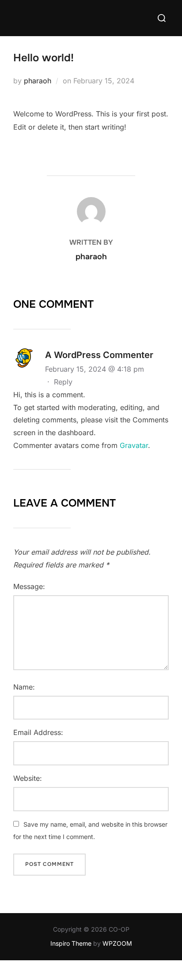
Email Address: (38, 732)
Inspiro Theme (70, 943)
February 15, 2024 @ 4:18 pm (94, 369)
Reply (63, 381)
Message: (29, 586)
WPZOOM (117, 943)
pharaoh (37, 80)
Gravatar (134, 445)
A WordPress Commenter (99, 355)
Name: (24, 687)
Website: (27, 778)
